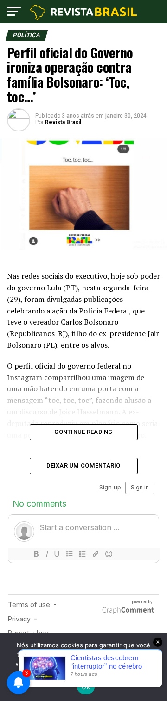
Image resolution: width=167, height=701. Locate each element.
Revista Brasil (63, 122)
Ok (86, 687)
